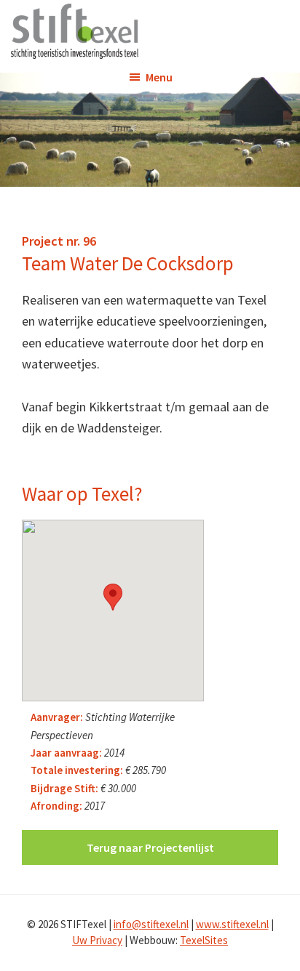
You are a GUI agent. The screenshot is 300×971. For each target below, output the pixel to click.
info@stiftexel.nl (151, 924)
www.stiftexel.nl (232, 924)
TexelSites (204, 940)
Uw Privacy (97, 940)
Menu (159, 77)
